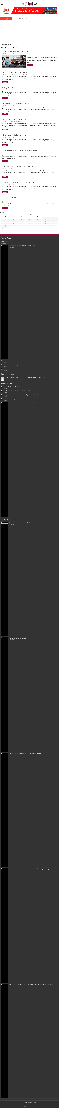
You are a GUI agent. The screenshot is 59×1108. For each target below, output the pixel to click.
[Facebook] (30, 1104)
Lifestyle (15, 200)
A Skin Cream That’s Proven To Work (14, 135)
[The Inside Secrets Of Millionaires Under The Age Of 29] (1, 369)
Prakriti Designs (32, 1102)
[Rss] (28, 1104)
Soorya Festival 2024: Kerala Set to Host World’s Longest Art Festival (27, 403)
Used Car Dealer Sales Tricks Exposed (15, 72)
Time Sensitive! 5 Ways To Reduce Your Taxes (18, 198)
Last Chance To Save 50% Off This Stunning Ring (19, 182)
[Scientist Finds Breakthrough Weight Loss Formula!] (1, 365)
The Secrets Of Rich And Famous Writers (16, 103)
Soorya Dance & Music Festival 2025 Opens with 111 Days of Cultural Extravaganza (31, 984)
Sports (20, 74)
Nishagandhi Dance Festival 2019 (11, 386)
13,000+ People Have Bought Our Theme (16, 51)
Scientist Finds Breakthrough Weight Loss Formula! (16, 365)
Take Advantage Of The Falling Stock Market (17, 166)
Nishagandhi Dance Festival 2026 (17, 638)
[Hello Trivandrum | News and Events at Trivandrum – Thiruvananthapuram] (29, 3)
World (10, 53)
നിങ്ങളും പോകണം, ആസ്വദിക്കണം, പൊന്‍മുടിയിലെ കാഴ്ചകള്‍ (20, 395)
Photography (15, 74)
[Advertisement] (29, 31)
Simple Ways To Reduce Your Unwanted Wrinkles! (16, 361)
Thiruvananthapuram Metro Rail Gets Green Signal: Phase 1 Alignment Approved (30, 869)
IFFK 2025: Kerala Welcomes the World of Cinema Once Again (26, 18)
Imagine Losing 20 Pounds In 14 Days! (15, 119)
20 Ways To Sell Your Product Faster (14, 88)
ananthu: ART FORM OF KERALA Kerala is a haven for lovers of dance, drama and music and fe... (26, 377)
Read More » (30, 65)
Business (11, 74)
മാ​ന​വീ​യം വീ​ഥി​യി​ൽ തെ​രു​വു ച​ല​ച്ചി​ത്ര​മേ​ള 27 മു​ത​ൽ (17, 390)
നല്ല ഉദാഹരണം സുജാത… (11, 399)
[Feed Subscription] (58, 47)
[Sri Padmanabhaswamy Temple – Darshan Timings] (4, 302)
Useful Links (4, 241)
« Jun (2, 228)
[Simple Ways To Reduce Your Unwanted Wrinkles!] (1, 361)
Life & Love (11, 200)
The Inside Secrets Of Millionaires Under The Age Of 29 (17, 369)
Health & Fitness (16, 121)
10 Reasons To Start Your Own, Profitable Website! (19, 151)
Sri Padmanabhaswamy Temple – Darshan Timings (22, 245)
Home (1, 44)
